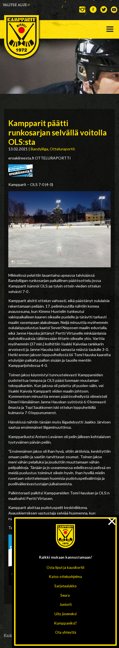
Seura (65, 595)
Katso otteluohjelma (65, 576)
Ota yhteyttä (65, 632)
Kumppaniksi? (65, 623)
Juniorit (66, 604)
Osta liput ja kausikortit (65, 567)
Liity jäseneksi (66, 614)
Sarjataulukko (65, 586)
